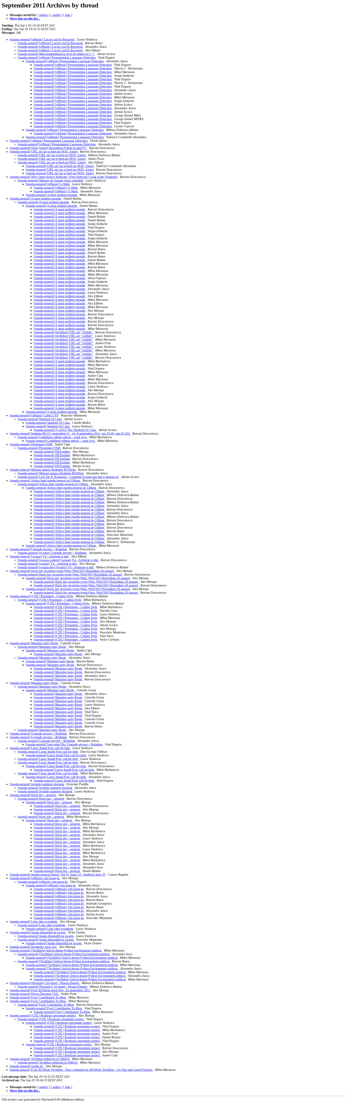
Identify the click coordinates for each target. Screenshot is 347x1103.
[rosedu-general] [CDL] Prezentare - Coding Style (42, 596)
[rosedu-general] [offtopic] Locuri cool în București (42, 39)
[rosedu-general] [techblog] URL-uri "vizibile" (64, 332)
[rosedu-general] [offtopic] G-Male (48, 184)
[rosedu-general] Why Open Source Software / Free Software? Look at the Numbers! (64, 177)
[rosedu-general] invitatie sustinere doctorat (37, 784)
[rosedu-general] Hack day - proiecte (33, 795)
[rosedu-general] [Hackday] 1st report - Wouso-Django (45, 983)
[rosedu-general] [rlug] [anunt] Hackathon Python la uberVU (49, 148)
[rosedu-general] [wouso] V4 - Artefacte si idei (39, 556)
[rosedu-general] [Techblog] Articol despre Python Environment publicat (56, 950)
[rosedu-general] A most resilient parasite (52, 195)
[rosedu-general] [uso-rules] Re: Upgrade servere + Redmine (64, 744)
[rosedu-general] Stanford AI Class (40, 419)
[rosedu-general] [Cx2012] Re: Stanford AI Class (65, 430)
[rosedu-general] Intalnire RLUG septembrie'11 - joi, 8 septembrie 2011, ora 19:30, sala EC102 (70, 433)
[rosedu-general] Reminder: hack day (33, 947)
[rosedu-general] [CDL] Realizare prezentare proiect (43, 1015)
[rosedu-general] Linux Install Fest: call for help (40, 748)
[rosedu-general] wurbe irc (27, 1066)
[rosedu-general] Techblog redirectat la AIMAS (40, 1059)
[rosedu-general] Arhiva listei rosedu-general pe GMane (45, 480)
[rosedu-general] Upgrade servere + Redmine (39, 549)
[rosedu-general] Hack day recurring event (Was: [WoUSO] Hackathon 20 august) (62, 571)
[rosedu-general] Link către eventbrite (34, 921)
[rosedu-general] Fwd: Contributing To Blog (38, 997)
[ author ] (56, 15)
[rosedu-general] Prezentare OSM (31, 444)
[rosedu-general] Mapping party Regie (34, 643)
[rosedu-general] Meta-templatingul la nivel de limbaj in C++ (56, 54)
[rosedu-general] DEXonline (52, 451)
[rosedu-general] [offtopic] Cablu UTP (34, 415)
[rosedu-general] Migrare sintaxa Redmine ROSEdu (43, 469)
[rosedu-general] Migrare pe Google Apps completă (51, 180)
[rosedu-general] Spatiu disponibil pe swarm (38, 932)
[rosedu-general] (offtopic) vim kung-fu (35, 878)
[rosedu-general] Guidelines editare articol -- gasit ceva (53, 437)
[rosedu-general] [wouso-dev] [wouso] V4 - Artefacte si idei (56, 567)
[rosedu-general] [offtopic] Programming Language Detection (57, 57)
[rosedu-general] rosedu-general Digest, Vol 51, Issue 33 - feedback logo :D (58, 874)
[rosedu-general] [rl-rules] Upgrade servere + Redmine (52, 553)
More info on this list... (25, 18)
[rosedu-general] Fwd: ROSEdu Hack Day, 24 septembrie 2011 (50, 990)
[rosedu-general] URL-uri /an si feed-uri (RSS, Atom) (44, 151)
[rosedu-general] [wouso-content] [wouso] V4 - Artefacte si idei (58, 560)
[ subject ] (44, 15)
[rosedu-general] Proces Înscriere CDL (34, 994)
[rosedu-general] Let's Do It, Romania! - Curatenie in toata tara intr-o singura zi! (68, 477)
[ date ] (67, 15)
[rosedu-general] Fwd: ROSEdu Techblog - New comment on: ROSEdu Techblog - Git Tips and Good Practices (81, 1069)
